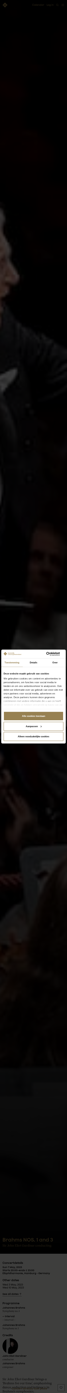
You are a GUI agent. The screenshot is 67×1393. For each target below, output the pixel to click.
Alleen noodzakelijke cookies (33, 736)
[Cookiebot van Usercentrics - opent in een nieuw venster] (49, 654)
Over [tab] (55, 662)
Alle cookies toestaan (33, 716)
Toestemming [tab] (12, 662)
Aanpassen (32, 726)
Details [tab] (33, 662)
